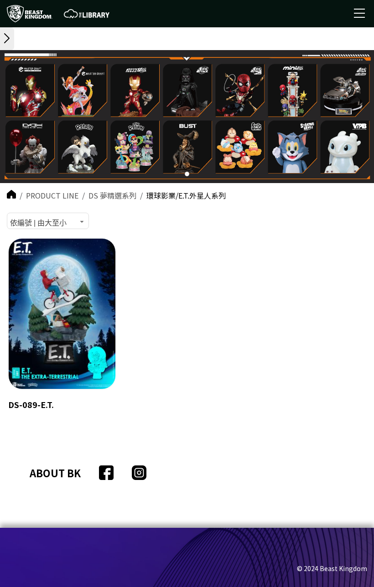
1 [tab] (187, 175)
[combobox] (48, 221)
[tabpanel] (187, 116)
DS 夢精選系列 (112, 195)
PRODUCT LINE (52, 195)
